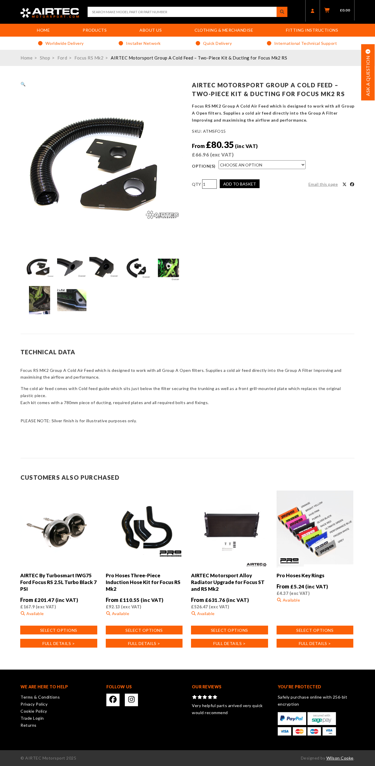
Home (43, 30)
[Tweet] (344, 184)
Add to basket (239, 183)
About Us (150, 30)
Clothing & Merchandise (224, 30)
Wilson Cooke (340, 757)
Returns (29, 725)
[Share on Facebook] (352, 184)
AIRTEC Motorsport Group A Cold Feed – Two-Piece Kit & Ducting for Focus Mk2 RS (199, 57)
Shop (45, 57)
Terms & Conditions (40, 696)
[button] (23, 83)
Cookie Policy (34, 711)
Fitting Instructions (312, 30)
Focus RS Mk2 (88, 57)
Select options (58, 630)
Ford (62, 57)
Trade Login (32, 718)
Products (95, 30)
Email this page (323, 184)
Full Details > (58, 643)
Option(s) (204, 166)
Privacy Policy (34, 704)
